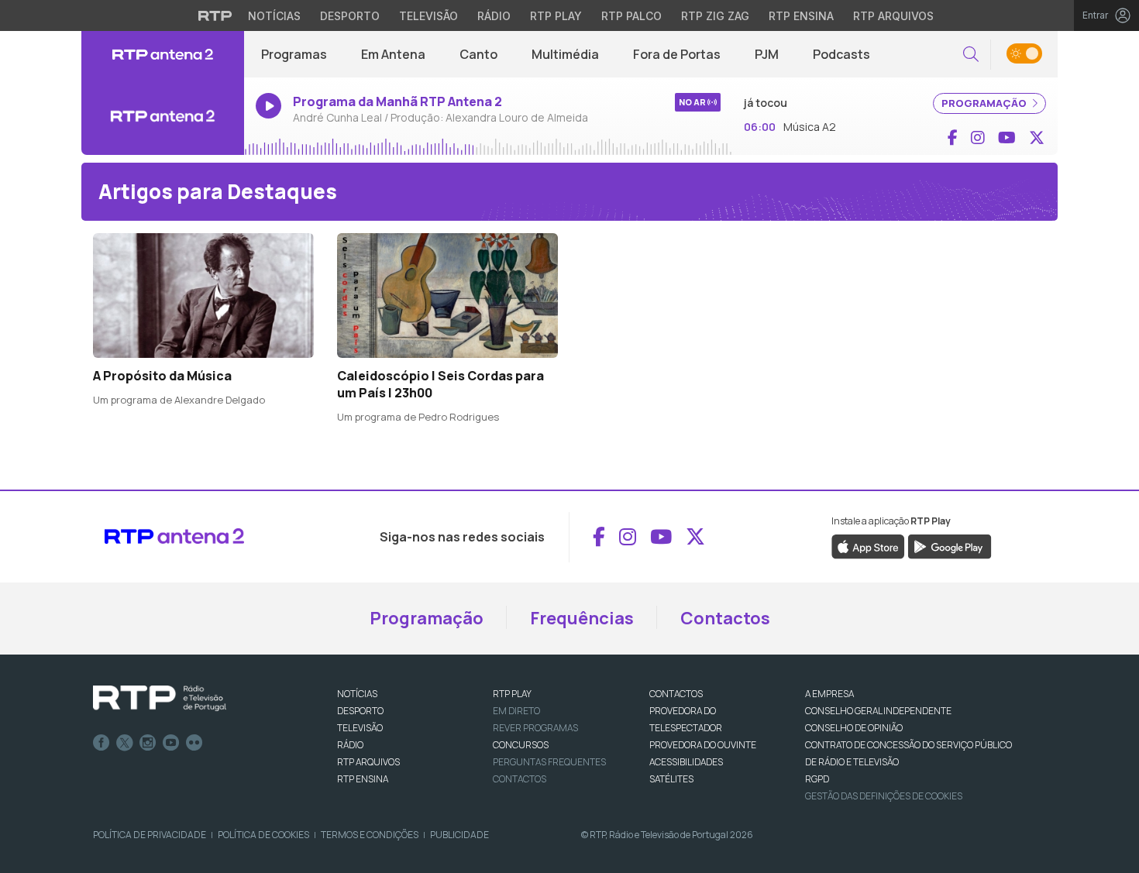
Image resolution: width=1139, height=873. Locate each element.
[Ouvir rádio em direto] (162, 116)
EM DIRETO (516, 710)
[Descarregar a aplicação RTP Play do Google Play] (949, 545)
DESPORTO (360, 710)
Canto (478, 54)
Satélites (671, 778)
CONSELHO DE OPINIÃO (854, 727)
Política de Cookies (263, 834)
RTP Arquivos (893, 15)
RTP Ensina (801, 15)
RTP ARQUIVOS (368, 761)
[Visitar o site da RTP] (215, 15)
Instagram (148, 742)
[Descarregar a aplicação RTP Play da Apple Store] (868, 545)
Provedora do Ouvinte (702, 744)
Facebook (101, 742)
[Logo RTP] (159, 699)
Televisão (428, 15)
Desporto (350, 15)
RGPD (817, 778)
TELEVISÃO (360, 727)
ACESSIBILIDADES (686, 761)
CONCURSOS (521, 744)
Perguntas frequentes (549, 761)
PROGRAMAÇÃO (985, 103)
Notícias (274, 15)
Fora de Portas (677, 54)
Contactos (725, 618)
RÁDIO (350, 744)
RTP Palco (631, 15)
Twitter (124, 742)
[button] (971, 55)
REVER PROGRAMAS (535, 727)
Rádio (494, 15)
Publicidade (459, 834)
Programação (426, 618)
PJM (767, 54)
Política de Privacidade (149, 834)
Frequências (582, 618)
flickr (194, 742)
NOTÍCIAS (357, 693)
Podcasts (841, 54)
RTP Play (556, 15)
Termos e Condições (369, 834)
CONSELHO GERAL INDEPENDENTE (878, 710)
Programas (294, 54)
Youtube (171, 742)
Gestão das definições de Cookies (883, 796)
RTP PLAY (512, 693)
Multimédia (565, 54)
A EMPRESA (829, 693)
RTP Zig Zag (715, 15)
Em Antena (393, 54)
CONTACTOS (676, 693)
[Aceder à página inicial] (162, 54)
